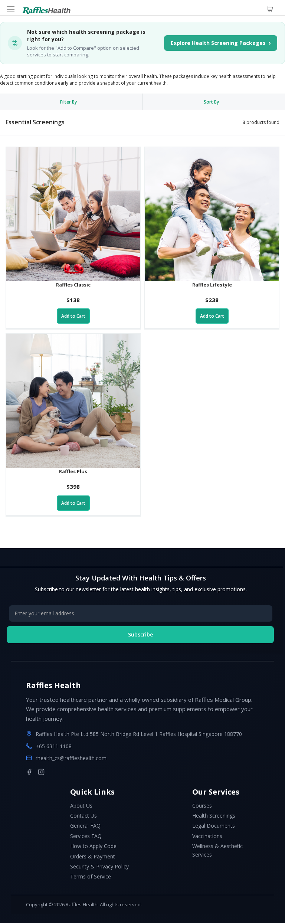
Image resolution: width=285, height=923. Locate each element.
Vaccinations (207, 835)
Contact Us (83, 815)
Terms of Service (90, 876)
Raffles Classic (73, 284)
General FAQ (85, 825)
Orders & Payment (92, 856)
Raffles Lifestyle (212, 284)
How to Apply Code (93, 846)
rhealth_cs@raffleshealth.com (71, 758)
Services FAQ (86, 835)
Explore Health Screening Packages (221, 42)
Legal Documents (213, 825)
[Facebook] (29, 772)
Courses (202, 805)
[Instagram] (41, 772)
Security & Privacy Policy (99, 866)
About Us (81, 805)
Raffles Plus (73, 471)
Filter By (68, 102)
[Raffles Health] (46, 10)
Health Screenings (213, 815)
